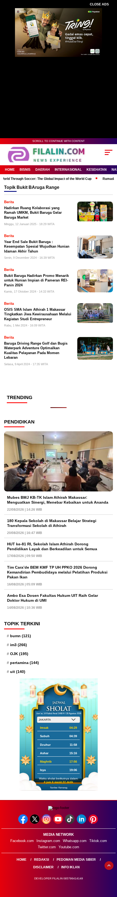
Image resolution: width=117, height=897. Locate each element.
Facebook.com (22, 841)
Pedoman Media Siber (76, 860)
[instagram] (47, 823)
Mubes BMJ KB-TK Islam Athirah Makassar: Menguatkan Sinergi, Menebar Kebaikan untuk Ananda (57, 499)
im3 (18, 645)
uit (17, 671)
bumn (20, 636)
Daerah (42, 169)
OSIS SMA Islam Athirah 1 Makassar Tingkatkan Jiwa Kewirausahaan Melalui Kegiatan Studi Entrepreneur (37, 314)
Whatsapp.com (75, 841)
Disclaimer (43, 867)
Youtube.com (69, 847)
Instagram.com (48, 841)
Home (10, 169)
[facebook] (23, 823)
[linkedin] (82, 823)
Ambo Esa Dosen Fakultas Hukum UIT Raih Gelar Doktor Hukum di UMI (52, 598)
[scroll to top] (109, 865)
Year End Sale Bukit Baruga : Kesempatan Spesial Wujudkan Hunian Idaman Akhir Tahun (36, 246)
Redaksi (41, 860)
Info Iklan (70, 867)
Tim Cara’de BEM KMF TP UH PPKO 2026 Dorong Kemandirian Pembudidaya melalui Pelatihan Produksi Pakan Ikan (57, 572)
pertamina (24, 662)
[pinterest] (93, 823)
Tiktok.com (98, 841)
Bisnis (25, 169)
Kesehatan (97, 169)
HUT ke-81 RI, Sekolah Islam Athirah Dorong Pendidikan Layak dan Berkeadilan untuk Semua (52, 546)
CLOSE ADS (99, 4)
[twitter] (35, 823)
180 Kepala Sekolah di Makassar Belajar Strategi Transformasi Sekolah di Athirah (51, 523)
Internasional (68, 169)
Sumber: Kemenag (58, 787)
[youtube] (58, 823)
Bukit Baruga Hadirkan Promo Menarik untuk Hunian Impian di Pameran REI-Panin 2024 (36, 280)
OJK (19, 654)
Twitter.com (47, 847)
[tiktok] (70, 823)
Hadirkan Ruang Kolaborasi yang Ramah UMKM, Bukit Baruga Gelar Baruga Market (33, 212)
